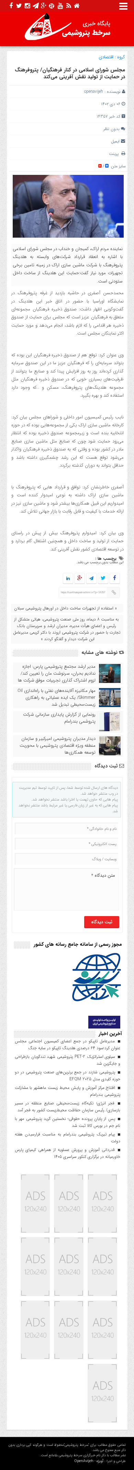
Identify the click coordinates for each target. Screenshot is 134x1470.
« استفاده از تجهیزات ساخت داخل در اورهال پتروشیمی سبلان (65, 608)
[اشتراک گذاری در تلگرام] (91, 578)
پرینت (115, 153)
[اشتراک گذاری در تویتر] (102, 578)
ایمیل (115, 141)
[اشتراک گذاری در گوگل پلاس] (79, 578)
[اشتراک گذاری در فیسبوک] (114, 578)
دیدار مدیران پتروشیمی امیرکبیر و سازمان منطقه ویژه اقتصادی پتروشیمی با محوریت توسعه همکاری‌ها (58, 745)
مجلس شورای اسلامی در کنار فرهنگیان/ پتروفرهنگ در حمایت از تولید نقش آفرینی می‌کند (70, 73)
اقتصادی (106, 57)
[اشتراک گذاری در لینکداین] (68, 578)
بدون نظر (111, 129)
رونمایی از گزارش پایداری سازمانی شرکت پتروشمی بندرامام (59, 718)
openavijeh (93, 91)
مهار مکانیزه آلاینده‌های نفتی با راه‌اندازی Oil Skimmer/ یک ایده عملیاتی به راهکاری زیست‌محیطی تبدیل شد (57, 697)
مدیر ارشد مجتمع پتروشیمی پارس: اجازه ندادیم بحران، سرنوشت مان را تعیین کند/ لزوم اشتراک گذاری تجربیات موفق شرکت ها (57, 673)
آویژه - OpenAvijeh (88, 1461)
